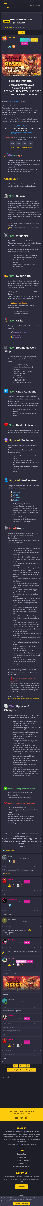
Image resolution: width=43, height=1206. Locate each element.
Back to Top (21, 1154)
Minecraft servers (33, 1131)
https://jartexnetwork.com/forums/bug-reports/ (23, 698)
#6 (37, 947)
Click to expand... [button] (21, 991)
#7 (37, 970)
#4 (37, 910)
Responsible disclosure (21, 1166)
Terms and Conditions (21, 1160)
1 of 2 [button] (15, 1066)
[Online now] (6, 1003)
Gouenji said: (7, 1027)
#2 (37, 866)
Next (21, 1066)
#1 (40, 52)
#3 (37, 890)
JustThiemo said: (8, 974)
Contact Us (21, 1157)
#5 (37, 927)
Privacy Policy (22, 1163)
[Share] (37, 52)
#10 (37, 1050)
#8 (37, 1007)
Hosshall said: (7, 1055)
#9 (37, 1023)
